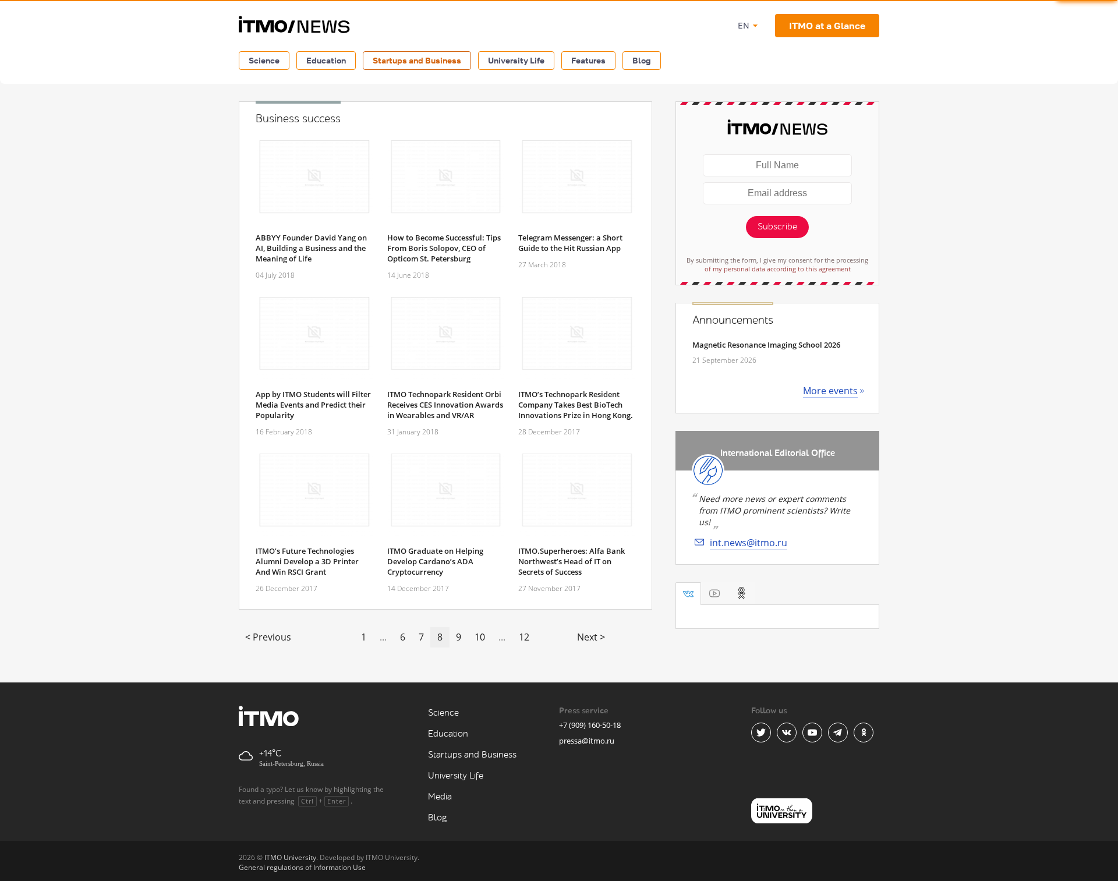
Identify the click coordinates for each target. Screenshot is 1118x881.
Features (588, 60)
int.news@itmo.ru (748, 542)
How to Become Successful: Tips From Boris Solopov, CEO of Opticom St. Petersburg (444, 248)
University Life (516, 60)
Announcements (732, 320)
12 (524, 637)
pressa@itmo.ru (586, 740)
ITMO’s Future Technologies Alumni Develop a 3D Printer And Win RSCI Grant (307, 561)
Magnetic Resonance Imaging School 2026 (766, 344)
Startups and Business (417, 60)
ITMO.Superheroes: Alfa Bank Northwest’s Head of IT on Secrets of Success (571, 561)
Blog (641, 60)
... (383, 637)
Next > (591, 637)
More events (830, 390)
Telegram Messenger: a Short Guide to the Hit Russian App (570, 242)
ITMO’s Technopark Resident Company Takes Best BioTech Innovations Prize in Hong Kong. (575, 404)
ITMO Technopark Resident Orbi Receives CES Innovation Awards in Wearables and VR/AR (445, 404)
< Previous (268, 637)
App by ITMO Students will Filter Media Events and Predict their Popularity (313, 404)
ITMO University (290, 857)
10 (480, 637)
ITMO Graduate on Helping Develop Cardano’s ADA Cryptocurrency (435, 561)
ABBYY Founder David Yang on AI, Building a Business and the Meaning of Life (311, 248)
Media (440, 796)
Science (264, 60)
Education (326, 60)
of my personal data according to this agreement (778, 268)
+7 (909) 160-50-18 (590, 725)
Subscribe (777, 226)
